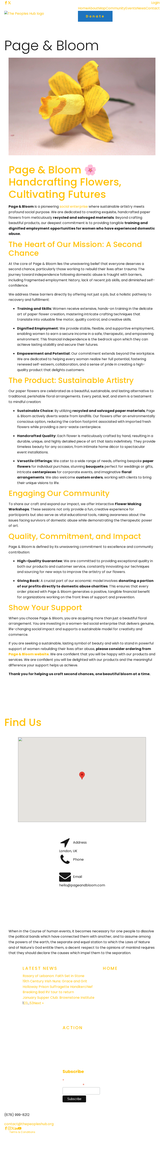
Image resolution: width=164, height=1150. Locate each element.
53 (31, 1003)
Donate (95, 16)
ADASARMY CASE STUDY (122, 1002)
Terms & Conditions (22, 1132)
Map (102, 8)
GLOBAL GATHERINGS (79, 1036)
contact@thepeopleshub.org (29, 1123)
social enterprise (74, 206)
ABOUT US (111, 985)
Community (115, 8)
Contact (153, 8)
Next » (39, 1003)
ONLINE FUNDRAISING (79, 1053)
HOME (107, 977)
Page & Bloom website (29, 654)
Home (83, 8)
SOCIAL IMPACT (75, 1045)
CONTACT (71, 1061)
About (93, 8)
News (141, 8)
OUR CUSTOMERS (117, 994)
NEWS (107, 1010)
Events (131, 8)
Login (155, 2)
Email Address (73, 1085)
